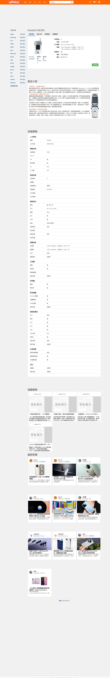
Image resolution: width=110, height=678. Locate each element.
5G (31, 159)
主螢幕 (32, 246)
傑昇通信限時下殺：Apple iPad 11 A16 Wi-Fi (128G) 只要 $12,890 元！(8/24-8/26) (64, 514)
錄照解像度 (33, 272)
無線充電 (32, 234)
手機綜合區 (42, 461)
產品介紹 (39, 34)
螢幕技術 (32, 257)
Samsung (13, 37)
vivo (11, 40)
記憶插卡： (57, 52)
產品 (39, 2)
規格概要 (31, 34)
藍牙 (31, 319)
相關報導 (55, 34)
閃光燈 (32, 268)
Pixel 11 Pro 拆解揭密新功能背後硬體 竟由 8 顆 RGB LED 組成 (39, 514)
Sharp (12, 57)
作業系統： (57, 39)
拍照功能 (32, 276)
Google (12, 66)
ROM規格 (32, 196)
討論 (35, 2)
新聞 (25, 2)
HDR (31, 253)
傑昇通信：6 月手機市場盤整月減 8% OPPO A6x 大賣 (63, 477)
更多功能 (32, 344)
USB (31, 330)
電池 (31, 223)
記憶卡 (32, 337)
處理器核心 (33, 186)
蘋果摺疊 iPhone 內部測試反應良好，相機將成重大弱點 (63, 551)
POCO (12, 63)
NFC (31, 326)
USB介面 (32, 333)
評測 (30, 2)
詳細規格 (47, 34)
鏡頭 (31, 265)
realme (12, 79)
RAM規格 (32, 193)
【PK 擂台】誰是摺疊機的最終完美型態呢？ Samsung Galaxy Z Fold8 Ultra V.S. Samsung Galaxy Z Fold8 (39, 589)
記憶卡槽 (32, 340)
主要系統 (32, 152)
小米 (11, 60)
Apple (12, 34)
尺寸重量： (57, 44)
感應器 (32, 368)
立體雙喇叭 (33, 299)
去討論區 (95, 65)
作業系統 (32, 178)
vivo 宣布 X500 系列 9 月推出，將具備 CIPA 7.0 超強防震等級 (88, 477)
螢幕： (58, 47)
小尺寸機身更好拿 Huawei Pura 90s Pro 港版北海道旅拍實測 (87, 551)
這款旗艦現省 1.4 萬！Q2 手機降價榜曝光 (39, 477)
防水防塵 (32, 237)
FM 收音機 (33, 303)
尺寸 (31, 208)
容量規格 (32, 189)
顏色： (58, 57)
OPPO (12, 47)
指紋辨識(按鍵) (34, 352)
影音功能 (32, 307)
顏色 (31, 205)
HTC (11, 73)
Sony (11, 76)
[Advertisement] (55, 16)
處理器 (32, 182)
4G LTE (32, 156)
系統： (58, 42)
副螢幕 (32, 249)
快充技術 (32, 230)
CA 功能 (32, 170)
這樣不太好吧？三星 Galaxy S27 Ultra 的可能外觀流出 (38, 551)
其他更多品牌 (14, 86)
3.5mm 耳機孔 (34, 296)
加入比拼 (31, 59)
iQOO (12, 44)
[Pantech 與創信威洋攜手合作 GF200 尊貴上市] (40, 435)
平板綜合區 (67, 498)
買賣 (44, 2)
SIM (31, 216)
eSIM (31, 219)
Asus (11, 50)
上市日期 (32, 144)
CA (31, 166)
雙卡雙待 (32, 163)
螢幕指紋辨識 (33, 356)
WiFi (31, 315)
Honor (12, 70)
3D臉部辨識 (33, 360)
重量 (31, 212)
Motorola (13, 53)
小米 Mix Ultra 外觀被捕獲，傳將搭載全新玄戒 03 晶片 (88, 514)
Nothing (12, 82)
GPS (31, 322)
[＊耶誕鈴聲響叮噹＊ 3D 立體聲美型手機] (40, 404)
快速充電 (32, 227)
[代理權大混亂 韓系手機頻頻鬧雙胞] (65, 404)
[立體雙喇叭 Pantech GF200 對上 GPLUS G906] (89, 404)
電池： (58, 54)
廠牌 (31, 140)
